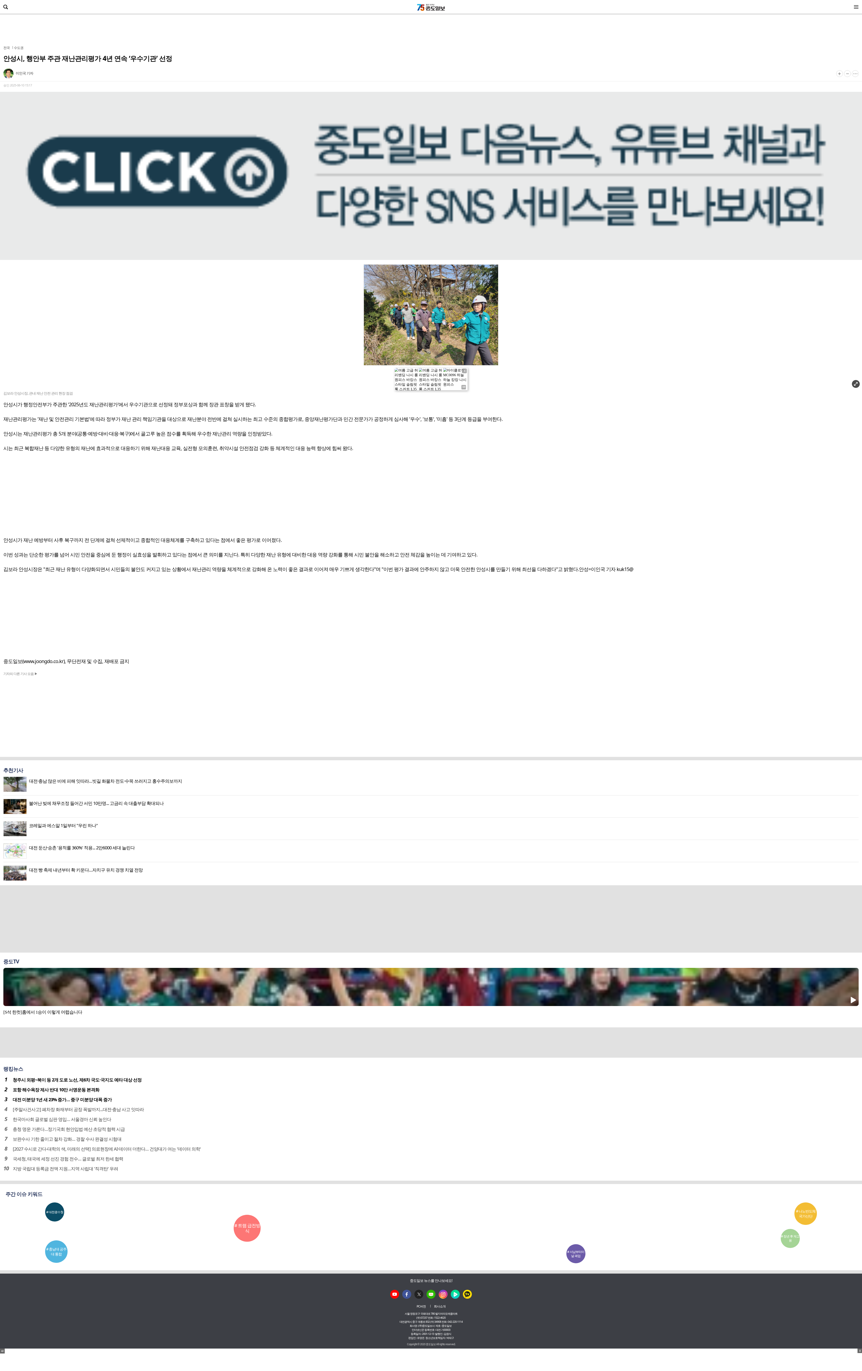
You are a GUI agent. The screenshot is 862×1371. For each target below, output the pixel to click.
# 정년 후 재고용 (790, 1238)
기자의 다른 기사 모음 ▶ (20, 673)
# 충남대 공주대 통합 (56, 1252)
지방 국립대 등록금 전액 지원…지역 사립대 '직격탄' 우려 (65, 1169)
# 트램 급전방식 (247, 1228)
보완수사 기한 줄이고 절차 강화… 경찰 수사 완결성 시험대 (67, 1139)
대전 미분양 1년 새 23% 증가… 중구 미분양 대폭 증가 (62, 1099)
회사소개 (440, 1306)
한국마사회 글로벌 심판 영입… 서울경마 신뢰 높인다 (62, 1119)
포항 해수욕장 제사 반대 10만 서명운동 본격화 (56, 1090)
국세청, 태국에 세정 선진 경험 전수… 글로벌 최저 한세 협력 (68, 1159)
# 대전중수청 (54, 1212)
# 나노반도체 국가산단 (806, 1214)
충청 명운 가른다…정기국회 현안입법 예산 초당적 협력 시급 (69, 1129)
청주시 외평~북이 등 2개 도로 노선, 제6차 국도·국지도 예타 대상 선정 (77, 1080)
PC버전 (421, 1306)
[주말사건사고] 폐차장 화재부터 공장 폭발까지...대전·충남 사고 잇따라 (78, 1109)
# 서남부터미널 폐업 (575, 1254)
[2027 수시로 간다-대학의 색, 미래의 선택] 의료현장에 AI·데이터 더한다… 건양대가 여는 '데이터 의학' (107, 1149)
